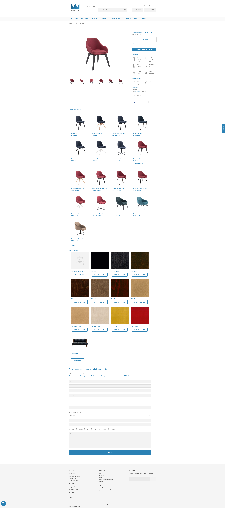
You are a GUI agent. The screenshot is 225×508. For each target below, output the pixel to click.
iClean (100, 477)
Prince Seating (76, 506)
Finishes (95, 19)
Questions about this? (144, 49)
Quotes (138, 9)
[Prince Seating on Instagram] (116, 504)
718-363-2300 (72, 494)
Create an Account (152, 5)
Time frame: (72, 429)
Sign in (145, 5)
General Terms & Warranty (105, 489)
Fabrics (104, 19)
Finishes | (139, 46)
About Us (101, 483)
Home (70, 19)
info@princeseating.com (74, 498)
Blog (135, 19)
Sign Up (153, 479)
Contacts (143, 19)
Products (84, 19)
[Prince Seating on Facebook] (111, 504)
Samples (152, 9)
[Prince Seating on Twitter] (108, 504)
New (76, 19)
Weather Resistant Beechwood (106, 479)
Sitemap (100, 491)
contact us (137, 91)
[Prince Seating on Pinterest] (114, 504)
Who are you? (72, 400)
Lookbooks (127, 19)
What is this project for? (75, 412)
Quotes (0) (223, 128)
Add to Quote (144, 39)
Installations (115, 19)
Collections (101, 475)
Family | (135, 46)
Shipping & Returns (103, 487)
